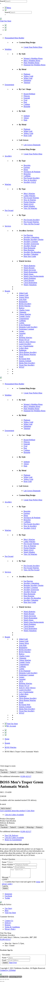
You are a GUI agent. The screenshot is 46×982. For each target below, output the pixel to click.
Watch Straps (28, 274)
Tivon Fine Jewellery (27, 365)
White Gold (28, 78)
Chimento (22, 312)
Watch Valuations (30, 285)
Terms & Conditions (12, 927)
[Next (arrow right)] (3, 981)
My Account (11, 726)
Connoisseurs (24, 319)
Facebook (8, 896)
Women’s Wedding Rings (33, 58)
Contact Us (9, 921)
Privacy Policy (10, 929)
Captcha (5, 886)
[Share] (6, 979)
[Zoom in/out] (1, 979)
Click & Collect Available (14, 815)
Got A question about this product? (17, 811)
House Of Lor (24, 340)
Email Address (8, 867)
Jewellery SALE (30, 182)
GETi (21, 335)
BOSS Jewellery (25, 304)
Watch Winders (29, 206)
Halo (25, 120)
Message (6, 877)
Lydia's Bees (23, 348)
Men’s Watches (29, 194)
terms (38, 882)
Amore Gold (23, 295)
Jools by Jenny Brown (27, 342)
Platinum (27, 74)
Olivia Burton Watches (27, 354)
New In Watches (30, 200)
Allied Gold (23, 293)
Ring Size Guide (30, 256)
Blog (6, 911)
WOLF (21, 367)
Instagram (8, 894)
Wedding (8, 49)
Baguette (27, 106)
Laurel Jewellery (25, 344)
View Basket (4, 977)
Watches (8, 184)
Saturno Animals (25, 361)
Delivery (8, 923)
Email (5, 960)
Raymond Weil (24, 359)
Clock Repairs (29, 280)
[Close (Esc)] (8, 979)
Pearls (21, 357)
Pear (25, 102)
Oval (25, 100)
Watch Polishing (30, 278)
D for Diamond (24, 325)
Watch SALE (29, 204)
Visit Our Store (5, 21)
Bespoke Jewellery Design (33, 239)
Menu (9, 8)
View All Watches (30, 208)
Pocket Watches (29, 202)
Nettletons (22, 350)
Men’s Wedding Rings (32, 61)
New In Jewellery (30, 180)
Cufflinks (27, 176)
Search (2, 1)
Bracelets (27, 165)
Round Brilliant (29, 94)
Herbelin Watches (25, 338)
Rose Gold (28, 135)
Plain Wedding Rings (31, 63)
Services (8, 226)
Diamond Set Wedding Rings (34, 65)
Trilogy (26, 118)
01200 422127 (25, 776)
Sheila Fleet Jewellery (27, 363)
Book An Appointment (13, 840)
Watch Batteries (29, 266)
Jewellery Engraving (31, 244)
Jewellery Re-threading (32, 252)
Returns (7, 925)
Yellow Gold (28, 76)
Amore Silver (24, 297)
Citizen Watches (25, 314)
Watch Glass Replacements (34, 276)
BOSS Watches (24, 306)
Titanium (27, 83)
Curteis (21, 323)
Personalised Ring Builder (14, 38)
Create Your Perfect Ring (33, 47)
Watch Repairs (29, 268)
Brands (7, 291)
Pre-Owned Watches (31, 198)
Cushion (27, 104)
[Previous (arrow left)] (1, 981)
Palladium (27, 80)
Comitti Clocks (24, 316)
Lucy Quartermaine (26, 346)
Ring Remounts (29, 248)
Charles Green (24, 310)
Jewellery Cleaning (31, 242)
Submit (5, 888)
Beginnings (23, 302)
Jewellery (8, 156)
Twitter (7, 898)
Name (5, 862)
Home (7, 739)
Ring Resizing (29, 250)
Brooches (27, 174)
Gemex (21, 331)
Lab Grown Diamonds (32, 145)
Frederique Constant (26, 329)
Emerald (27, 98)
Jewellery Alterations (31, 237)
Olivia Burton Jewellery (28, 352)
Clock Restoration (30, 283)
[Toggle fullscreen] (3, 979)
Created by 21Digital (8, 970)
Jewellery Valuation (31, 254)
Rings (26, 170)
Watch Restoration (30, 272)
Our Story (8, 908)
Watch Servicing (30, 270)
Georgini (22, 333)
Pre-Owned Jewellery (32, 178)
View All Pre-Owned (31, 224)
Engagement (9, 85)
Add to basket (5, 808)
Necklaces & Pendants (32, 172)
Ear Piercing (28, 235)
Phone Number (8, 865)
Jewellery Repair (30, 246)
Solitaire (27, 116)
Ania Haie (23, 299)
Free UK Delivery (11, 835)
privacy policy (7, 884)
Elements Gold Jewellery (28, 327)
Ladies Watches (29, 196)
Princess (27, 96)
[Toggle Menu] (1, 34)
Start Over (13, 963)
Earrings (27, 167)
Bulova (21, 308)
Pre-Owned (9, 210)
